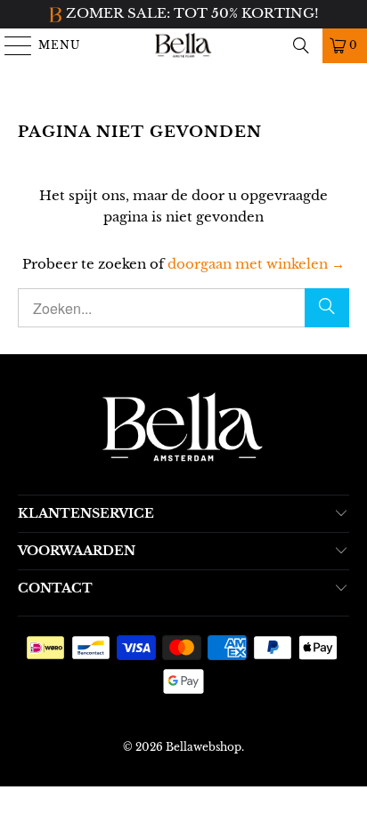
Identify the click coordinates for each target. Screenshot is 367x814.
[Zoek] (327, 307)
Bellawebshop (203, 747)
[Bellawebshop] (183, 45)
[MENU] (10, 45)
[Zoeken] (301, 45)
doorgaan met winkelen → (256, 263)
